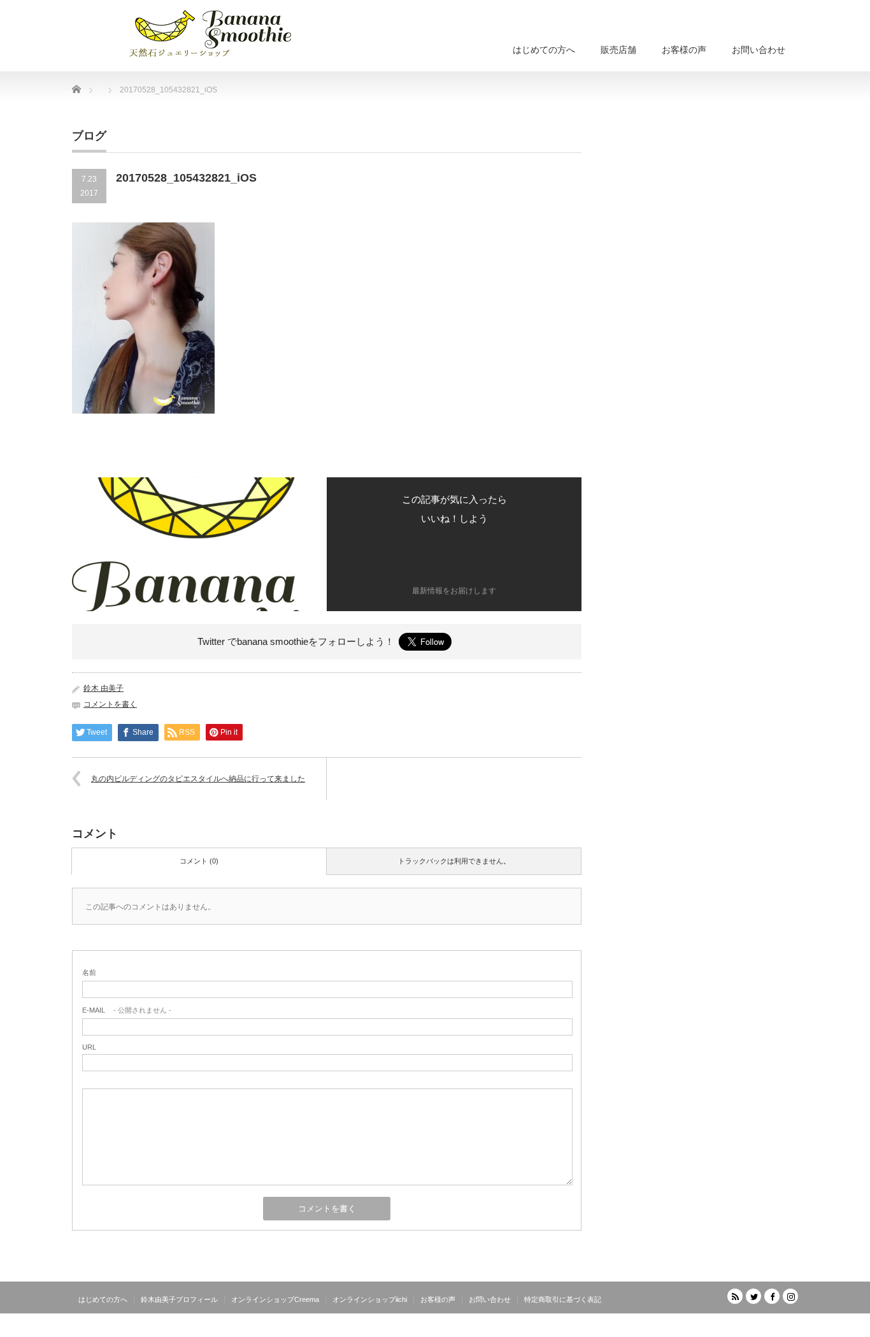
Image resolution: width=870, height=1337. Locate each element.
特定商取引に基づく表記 (562, 1299)
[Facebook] (772, 1296)
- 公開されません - (126, 1010)
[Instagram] (790, 1296)
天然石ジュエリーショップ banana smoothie (721, 1327)
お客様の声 (684, 50)
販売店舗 (618, 50)
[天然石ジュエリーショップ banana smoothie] (229, 32)
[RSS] (735, 1296)
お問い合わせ (758, 50)
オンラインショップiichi (369, 1299)
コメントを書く (110, 704)
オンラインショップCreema (275, 1299)
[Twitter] (753, 1296)
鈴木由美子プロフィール (179, 1299)
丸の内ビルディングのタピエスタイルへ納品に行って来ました (198, 778)
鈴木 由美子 (103, 688)
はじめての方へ (544, 50)
